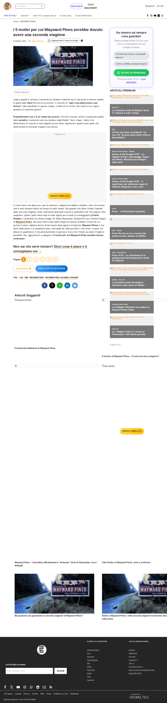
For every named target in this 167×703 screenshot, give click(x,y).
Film (88, 663)
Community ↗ (133, 660)
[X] (52, 285)
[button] (16, 15)
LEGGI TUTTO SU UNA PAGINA (51, 269)
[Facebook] (148, 15)
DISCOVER (76, 6)
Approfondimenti (92, 660)
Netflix (89, 667)
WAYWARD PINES (28, 21)
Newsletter (132, 657)
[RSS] (50, 687)
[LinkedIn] (67, 285)
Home (15, 21)
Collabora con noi (60, 694)
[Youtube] (18, 687)
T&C (42, 694)
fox (21, 278)
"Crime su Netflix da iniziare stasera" (131, 64)
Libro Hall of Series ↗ (136, 667)
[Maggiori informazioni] (81, 40)
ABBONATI (133, 653)
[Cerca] (42, 6)
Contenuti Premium (93, 650)
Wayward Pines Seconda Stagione (61, 278)
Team (49, 694)
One (26, 278)
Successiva (22, 268)
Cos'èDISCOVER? (90, 6)
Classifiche (90, 680)
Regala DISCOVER (135, 673)
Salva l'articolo (22, 92)
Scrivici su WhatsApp (133, 72)
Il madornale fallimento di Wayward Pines (35, 348)
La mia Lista (65, 15)
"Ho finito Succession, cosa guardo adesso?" (130, 55)
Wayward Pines (24, 222)
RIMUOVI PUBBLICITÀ (59, 196)
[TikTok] (158, 15)
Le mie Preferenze (83, 15)
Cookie (35, 694)
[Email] (75, 285)
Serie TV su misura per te (44, 15)
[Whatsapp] (162, 15)
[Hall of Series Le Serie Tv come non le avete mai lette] (7, 6)
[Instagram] (151, 15)
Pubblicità (74, 694)
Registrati (150, 6)
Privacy (27, 694)
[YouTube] (155, 15)
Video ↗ (131, 663)
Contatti (18, 694)
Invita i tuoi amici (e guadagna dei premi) (141, 670)
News (89, 653)
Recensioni (90, 657)
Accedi (160, 6)
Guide (89, 677)
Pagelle (89, 673)
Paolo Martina (38, 41)
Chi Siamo (8, 694)
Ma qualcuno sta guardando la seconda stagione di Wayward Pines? (49, 616)
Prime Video (91, 670)
